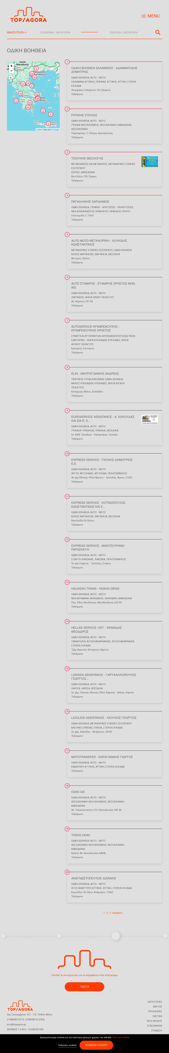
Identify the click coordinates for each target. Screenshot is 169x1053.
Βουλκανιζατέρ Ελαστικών (118, 336)
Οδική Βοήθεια (80, 77)
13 (67, 582)
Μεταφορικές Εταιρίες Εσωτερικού (92, 250)
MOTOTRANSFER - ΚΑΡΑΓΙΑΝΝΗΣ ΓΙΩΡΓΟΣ (102, 757)
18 (67, 786)
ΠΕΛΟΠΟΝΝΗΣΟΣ (117, 473)
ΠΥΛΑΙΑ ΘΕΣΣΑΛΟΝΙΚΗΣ (85, 125)
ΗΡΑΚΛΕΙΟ (115, 211)
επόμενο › (117, 912)
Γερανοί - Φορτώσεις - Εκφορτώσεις (112, 207)
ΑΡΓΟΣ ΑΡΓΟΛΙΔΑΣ (82, 473)
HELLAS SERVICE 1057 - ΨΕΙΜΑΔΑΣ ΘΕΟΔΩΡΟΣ (96, 629)
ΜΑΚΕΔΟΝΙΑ (124, 125)
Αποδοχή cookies (96, 1045)
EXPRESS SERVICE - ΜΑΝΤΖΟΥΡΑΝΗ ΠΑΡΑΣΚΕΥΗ (97, 547)
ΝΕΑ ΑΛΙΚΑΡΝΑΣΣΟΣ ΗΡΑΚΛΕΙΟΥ (89, 211)
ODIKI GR (78, 792)
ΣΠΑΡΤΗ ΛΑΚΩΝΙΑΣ (82, 559)
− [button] (11, 71)
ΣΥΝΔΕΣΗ (156, 1030)
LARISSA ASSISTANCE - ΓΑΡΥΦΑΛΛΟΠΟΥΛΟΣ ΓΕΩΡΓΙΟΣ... (103, 676)
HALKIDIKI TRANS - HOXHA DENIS (95, 588)
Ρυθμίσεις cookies (67, 1045)
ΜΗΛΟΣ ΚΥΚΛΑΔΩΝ (82, 383)
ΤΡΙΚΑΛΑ (100, 430)
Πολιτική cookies (120, 1037)
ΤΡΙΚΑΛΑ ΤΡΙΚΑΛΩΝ (82, 430)
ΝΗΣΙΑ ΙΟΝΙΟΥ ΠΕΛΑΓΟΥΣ (99, 297)
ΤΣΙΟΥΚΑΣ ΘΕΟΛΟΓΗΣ (87, 158)
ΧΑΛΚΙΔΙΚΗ (111, 598)
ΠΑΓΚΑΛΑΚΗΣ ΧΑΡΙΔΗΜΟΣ (90, 201)
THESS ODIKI (80, 835)
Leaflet (39, 129)
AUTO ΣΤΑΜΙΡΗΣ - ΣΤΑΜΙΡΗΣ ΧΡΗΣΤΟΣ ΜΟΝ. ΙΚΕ (103, 285)
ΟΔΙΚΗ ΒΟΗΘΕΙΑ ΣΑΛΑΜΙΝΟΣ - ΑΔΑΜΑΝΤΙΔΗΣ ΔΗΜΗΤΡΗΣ (104, 70)
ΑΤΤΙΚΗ (122, 81)
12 (67, 539)
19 (67, 829)
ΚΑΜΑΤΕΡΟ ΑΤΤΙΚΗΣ (83, 766)
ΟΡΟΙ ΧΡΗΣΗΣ (154, 1021)
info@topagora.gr (16, 1024)
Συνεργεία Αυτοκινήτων (86, 336)
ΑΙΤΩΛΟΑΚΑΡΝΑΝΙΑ (123, 641)
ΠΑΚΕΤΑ (84, 986)
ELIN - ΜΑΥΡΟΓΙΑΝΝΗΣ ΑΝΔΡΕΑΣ (95, 373)
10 (67, 453)
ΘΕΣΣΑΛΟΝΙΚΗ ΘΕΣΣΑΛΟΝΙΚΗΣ (88, 801)
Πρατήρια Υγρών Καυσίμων (87, 379)
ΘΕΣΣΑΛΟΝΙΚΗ (108, 125)
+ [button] (11, 66)
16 (67, 711)
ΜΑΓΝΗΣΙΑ (101, 254)
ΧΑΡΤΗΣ (157, 1006)
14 (67, 621)
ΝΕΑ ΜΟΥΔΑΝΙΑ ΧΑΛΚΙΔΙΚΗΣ (87, 598)
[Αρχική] (29, 14)
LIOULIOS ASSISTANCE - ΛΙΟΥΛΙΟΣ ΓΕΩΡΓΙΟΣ (103, 717)
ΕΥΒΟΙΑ (98, 727)
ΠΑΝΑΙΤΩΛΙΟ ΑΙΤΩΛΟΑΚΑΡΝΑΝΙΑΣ (91, 641)
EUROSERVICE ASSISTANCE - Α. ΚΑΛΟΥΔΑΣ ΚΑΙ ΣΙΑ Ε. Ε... (102, 418)
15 (67, 668)
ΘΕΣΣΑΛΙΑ (114, 254)
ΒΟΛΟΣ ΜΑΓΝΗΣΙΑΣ (82, 254)
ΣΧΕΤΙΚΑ (157, 1016)
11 (67, 496)
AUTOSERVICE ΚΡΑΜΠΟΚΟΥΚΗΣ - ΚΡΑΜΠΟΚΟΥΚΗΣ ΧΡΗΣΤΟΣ (95, 328)
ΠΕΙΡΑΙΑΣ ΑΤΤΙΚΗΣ (106, 81)
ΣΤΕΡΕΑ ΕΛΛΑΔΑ (81, 645)
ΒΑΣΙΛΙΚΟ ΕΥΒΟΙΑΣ (82, 727)
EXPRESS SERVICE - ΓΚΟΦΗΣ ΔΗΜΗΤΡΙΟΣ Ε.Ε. (102, 461)
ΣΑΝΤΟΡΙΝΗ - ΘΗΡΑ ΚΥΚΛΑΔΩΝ (89, 340)
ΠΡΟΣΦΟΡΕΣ (155, 1011)
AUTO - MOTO (98, 77)
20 (67, 872)
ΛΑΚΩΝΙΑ (100, 559)
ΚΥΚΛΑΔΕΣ (114, 340)
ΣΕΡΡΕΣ (75, 172)
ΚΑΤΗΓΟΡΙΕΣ (155, 1001)
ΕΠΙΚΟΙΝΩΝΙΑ (154, 1025)
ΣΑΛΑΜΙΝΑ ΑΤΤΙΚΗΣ (82, 81)
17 (67, 751)
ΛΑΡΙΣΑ (75, 688)
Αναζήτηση (158, 32)
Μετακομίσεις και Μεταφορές (89, 164)
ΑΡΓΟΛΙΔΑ (100, 473)
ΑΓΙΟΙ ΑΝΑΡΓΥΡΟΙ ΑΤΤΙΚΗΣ (86, 888)
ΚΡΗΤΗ (126, 211)
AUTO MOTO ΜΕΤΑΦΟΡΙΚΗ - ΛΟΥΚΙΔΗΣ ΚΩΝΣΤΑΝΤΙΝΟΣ (99, 242)
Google (56, 129)
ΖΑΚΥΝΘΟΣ (77, 297)
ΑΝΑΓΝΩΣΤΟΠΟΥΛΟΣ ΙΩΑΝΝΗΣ (93, 878)
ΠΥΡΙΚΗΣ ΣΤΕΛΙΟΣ (84, 115)
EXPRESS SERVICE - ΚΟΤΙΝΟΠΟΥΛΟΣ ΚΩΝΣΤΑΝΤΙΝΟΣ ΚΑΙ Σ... (98, 504)
